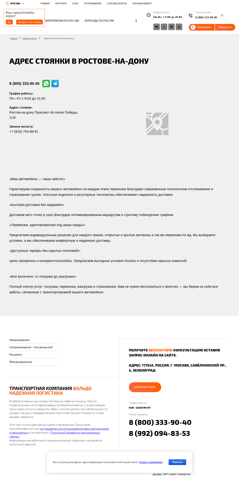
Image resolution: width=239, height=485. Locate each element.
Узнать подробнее (150, 462)
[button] (145, 387)
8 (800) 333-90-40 (24, 83)
